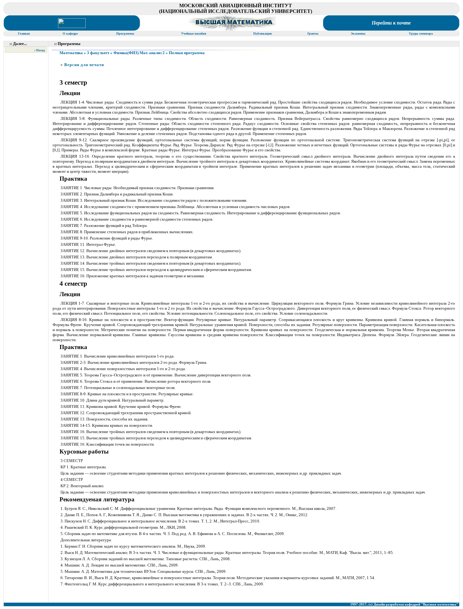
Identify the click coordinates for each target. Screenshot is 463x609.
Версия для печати (84, 64)
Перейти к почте (391, 22)
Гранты (313, 33)
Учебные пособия (194, 33)
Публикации (262, 33)
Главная (24, 33)
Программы (125, 33)
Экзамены (358, 33)
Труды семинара (421, 33)
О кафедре (71, 33)
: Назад (39, 50)
